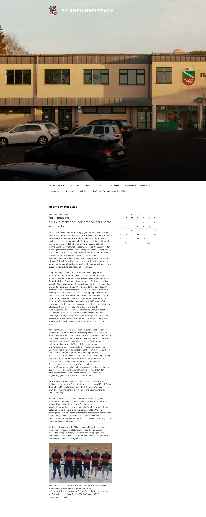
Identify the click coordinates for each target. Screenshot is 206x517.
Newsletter (70, 191)
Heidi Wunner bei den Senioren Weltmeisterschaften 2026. (102, 191)
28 (132, 239)
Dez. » (149, 243)
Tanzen (87, 185)
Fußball (99, 185)
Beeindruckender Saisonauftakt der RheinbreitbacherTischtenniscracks (80, 222)
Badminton (74, 185)
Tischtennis (129, 185)
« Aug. (126, 243)
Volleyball (144, 185)
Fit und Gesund (113, 185)
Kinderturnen (54, 191)
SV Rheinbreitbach (88, 10)
